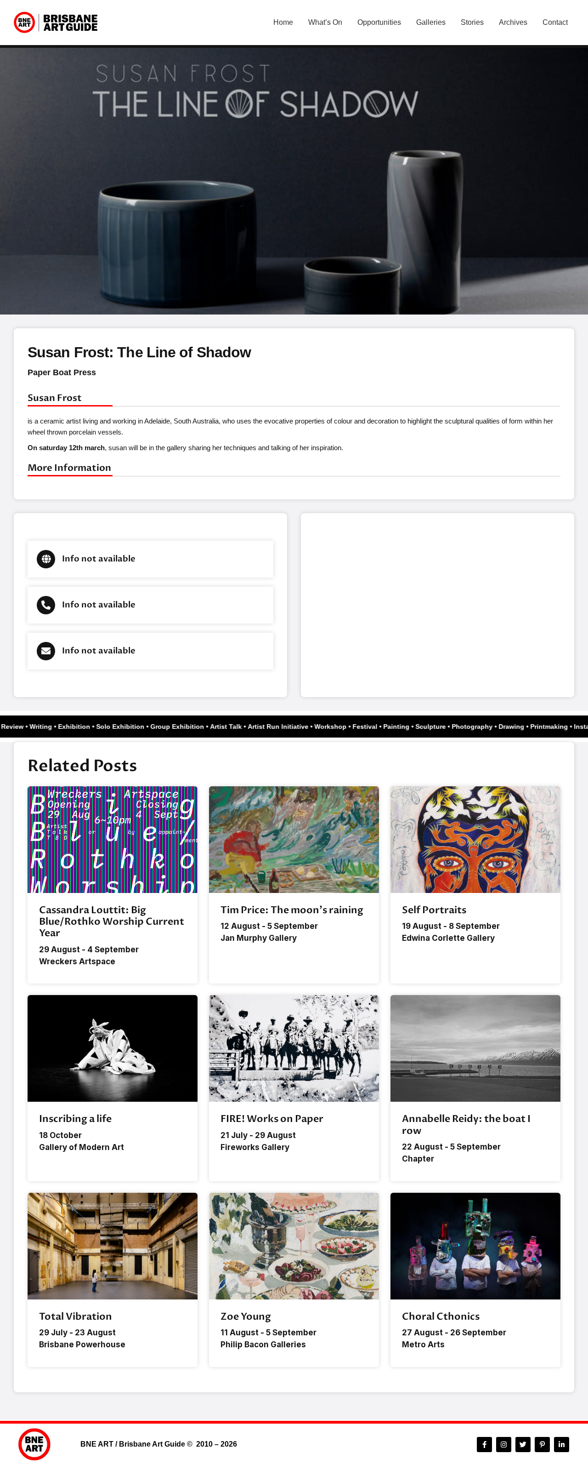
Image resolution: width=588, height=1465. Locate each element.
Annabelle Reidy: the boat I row (466, 1124)
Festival (372, 726)
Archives (513, 22)
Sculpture (438, 726)
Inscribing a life (75, 1119)
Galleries (431, 22)
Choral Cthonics (441, 1316)
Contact (555, 22)
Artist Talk (233, 726)
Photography (479, 726)
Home (283, 22)
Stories (472, 22)
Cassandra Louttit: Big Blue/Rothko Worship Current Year (111, 922)
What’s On (325, 22)
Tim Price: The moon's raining (291, 910)
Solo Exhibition (127, 726)
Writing (48, 726)
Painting (403, 726)
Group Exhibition (184, 726)
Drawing (518, 726)
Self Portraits (434, 910)
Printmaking (556, 726)
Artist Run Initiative (285, 726)
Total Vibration (75, 1316)
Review (19, 726)
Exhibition (81, 726)
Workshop (338, 726)
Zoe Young (245, 1316)
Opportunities (379, 22)
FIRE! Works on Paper (271, 1119)
